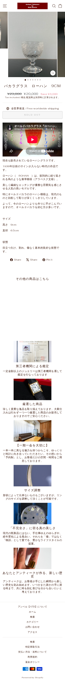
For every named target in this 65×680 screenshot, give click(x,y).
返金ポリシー (32, 662)
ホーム (32, 611)
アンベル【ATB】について (32, 606)
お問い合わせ (32, 626)
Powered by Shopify (32, 677)
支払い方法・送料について (32, 651)
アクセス (32, 632)
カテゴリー (32, 621)
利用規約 (32, 656)
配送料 (29, 97)
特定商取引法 (32, 646)
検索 (32, 616)
